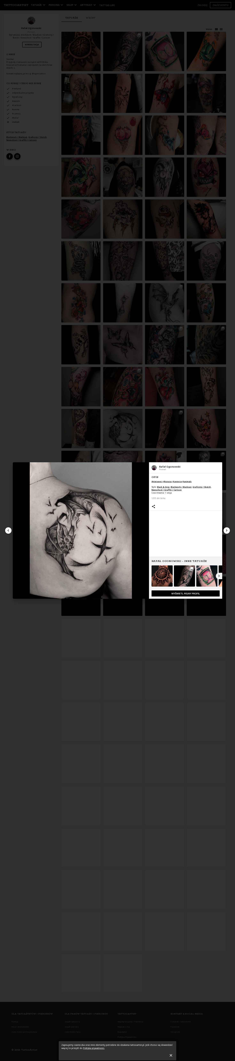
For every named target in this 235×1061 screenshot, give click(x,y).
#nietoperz (157, 481)
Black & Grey (163, 487)
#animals (187, 481)
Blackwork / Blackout (181, 487)
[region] (185, 536)
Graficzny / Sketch (202, 487)
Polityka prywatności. (94, 1048)
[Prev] (8, 530)
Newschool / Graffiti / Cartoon (167, 490)
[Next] (226, 530)
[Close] (171, 1055)
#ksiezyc (167, 481)
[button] (185, 467)
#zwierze (177, 481)
